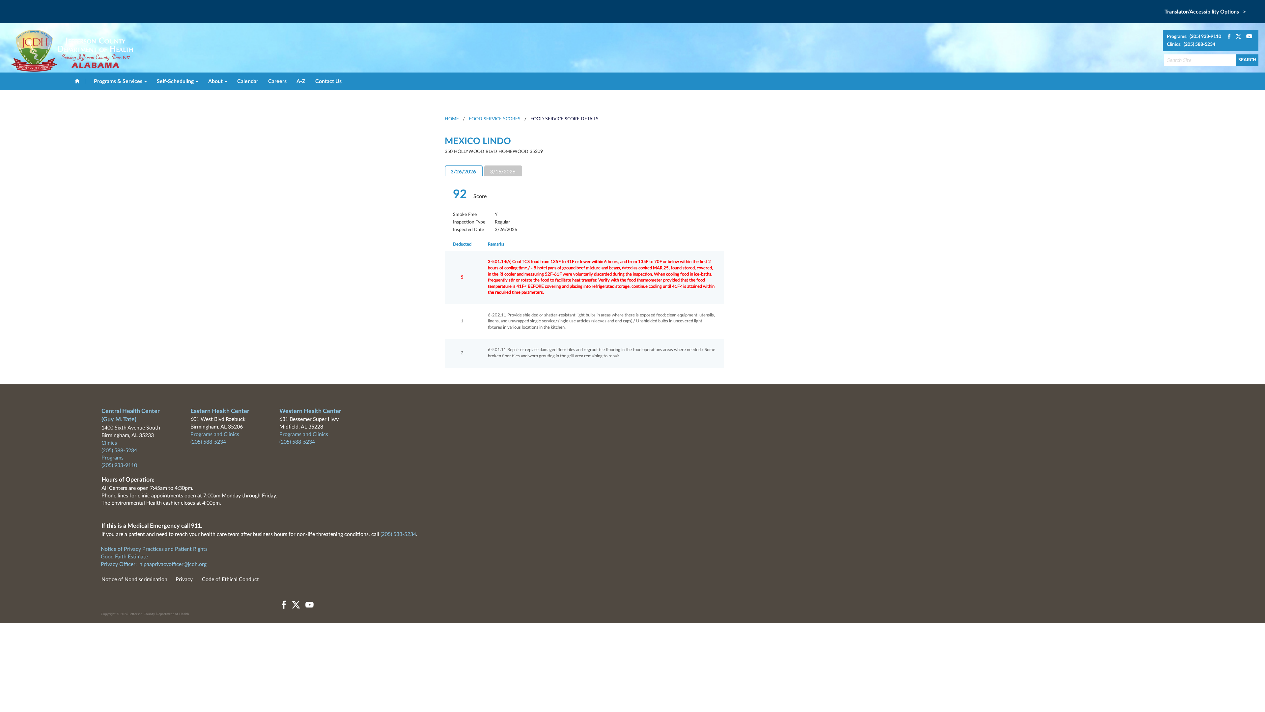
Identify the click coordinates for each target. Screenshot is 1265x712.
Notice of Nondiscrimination (134, 579)
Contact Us (328, 81)
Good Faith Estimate (124, 556)
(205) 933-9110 (119, 465)
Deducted (462, 244)
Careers (277, 81)
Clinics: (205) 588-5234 (1191, 44)
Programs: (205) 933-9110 (1194, 36)
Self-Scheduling (176, 81)
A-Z (300, 81)
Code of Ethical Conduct (230, 579)
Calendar (247, 81)
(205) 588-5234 (119, 450)
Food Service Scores (494, 119)
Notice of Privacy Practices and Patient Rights (154, 549)
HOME (452, 119)
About (216, 81)
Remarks (496, 244)
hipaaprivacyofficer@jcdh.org (173, 564)
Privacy (184, 579)
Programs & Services (119, 81)
